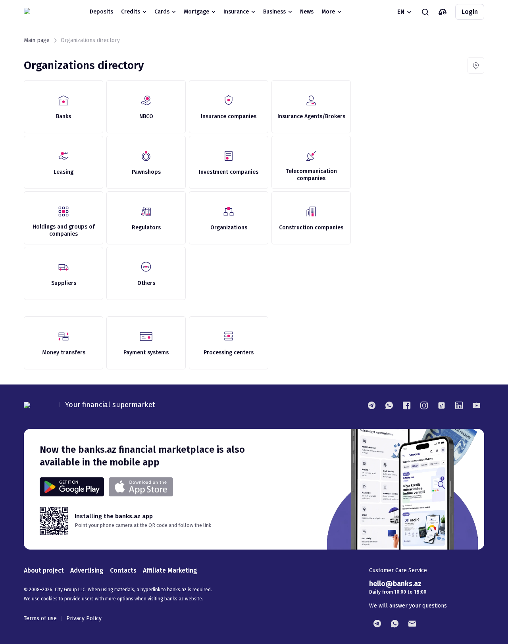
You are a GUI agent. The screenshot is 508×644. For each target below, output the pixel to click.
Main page (37, 40)
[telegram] (371, 405)
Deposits (101, 11)
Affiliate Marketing (170, 570)
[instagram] (424, 405)
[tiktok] (441, 405)
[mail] (412, 623)
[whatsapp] (389, 405)
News (307, 11)
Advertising (87, 570)
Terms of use (40, 618)
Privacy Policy (84, 618)
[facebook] (406, 405)
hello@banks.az (395, 583)
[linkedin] (459, 405)
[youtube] (476, 405)
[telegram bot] (377, 623)
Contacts (123, 570)
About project (44, 570)
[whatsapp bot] (394, 623)
